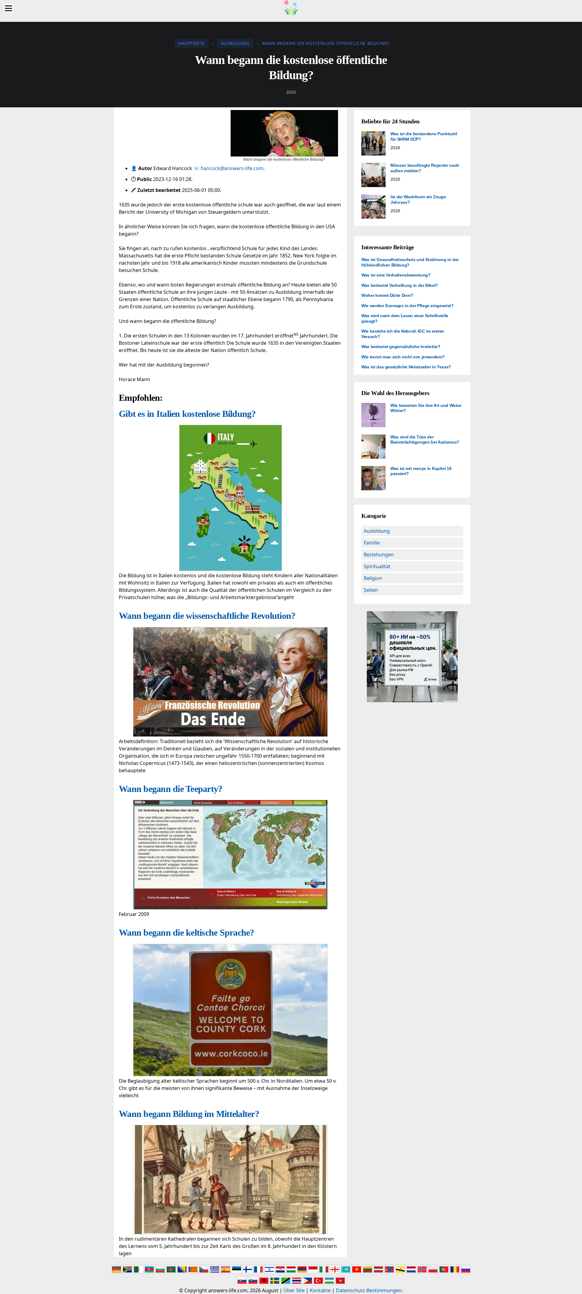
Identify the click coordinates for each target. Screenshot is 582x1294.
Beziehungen (379, 554)
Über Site (294, 1290)
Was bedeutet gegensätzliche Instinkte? (400, 346)
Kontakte (320, 1290)
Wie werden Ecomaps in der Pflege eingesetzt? (407, 305)
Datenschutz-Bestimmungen (369, 1290)
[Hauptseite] (291, 6)
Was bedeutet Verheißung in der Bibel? (399, 285)
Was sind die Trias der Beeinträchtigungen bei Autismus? (424, 439)
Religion (373, 578)
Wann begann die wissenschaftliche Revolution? (207, 616)
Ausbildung (377, 531)
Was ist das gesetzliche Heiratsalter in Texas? (406, 366)
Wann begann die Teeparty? (170, 789)
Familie (372, 542)
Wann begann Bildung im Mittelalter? (189, 1114)
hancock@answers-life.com (232, 168)
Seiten (371, 590)
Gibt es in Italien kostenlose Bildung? (187, 414)
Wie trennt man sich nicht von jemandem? (402, 356)
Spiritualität (377, 566)
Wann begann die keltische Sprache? (186, 932)
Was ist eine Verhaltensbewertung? (395, 275)
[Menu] (8, 8)
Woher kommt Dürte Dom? (387, 295)
